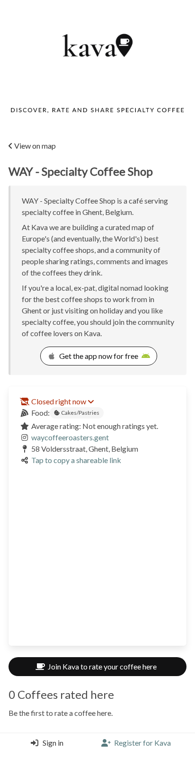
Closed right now (58, 401)
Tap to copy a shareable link (76, 459)
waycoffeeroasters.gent (70, 437)
